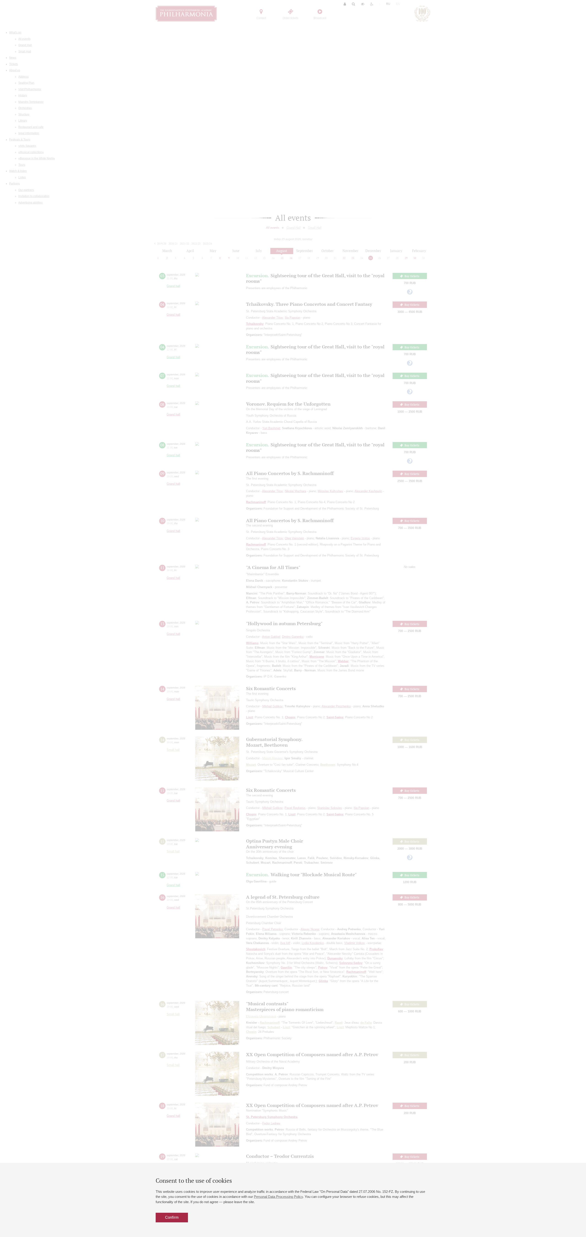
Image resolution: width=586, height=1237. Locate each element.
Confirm (172, 1217)
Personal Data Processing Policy (278, 1197)
